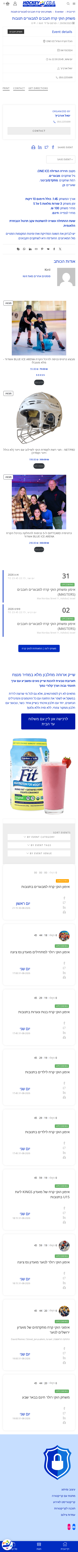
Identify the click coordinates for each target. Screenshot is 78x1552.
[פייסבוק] (54, 249)
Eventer (59, 11)
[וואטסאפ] (24, 249)
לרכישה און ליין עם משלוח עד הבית (48, 721)
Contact (19, 88)
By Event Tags (40, 845)
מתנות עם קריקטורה (63, 1496)
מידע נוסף (39, 382)
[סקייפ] (19, 249)
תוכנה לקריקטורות (64, 1508)
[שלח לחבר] (36, 249)
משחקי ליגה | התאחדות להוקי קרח (39, 648)
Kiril (41, 23)
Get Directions (38, 88)
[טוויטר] (59, 249)
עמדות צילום (68, 1514)
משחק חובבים (15, 31)
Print (6, 88)
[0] (9, 3)
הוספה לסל (39, 466)
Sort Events (62, 833)
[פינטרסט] (42, 249)
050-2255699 (63, 121)
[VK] (48, 249)
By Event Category (40, 837)
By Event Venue (40, 853)
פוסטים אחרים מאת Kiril (36, 276)
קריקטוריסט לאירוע (64, 1502)
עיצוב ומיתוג (68, 1489)
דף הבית (71, 11)
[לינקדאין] (30, 249)
